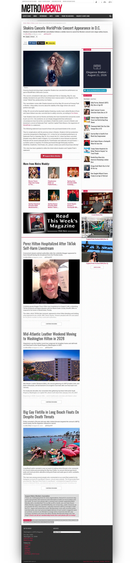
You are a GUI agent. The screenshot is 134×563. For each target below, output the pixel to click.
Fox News (74, 113)
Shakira (76, 520)
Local (36, 23)
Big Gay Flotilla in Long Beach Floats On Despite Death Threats (51, 414)
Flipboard (27, 548)
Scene (57, 16)
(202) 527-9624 (28, 538)
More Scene (97, 267)
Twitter (26, 546)
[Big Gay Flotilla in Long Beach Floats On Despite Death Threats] (51, 465)
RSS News (28, 554)
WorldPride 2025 (40, 522)
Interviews (43, 16)
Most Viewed (86, 99)
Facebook (27, 545)
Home (24, 23)
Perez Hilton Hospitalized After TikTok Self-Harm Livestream (49, 246)
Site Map (102, 561)
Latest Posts (93, 99)
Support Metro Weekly (30, 21)
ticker (25, 522)
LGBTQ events (53, 520)
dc (41, 520)
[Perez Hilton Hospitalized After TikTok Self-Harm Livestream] (51, 303)
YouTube (27, 550)
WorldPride (27, 125)
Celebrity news (36, 520)
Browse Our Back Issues (69, 1)
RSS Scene (35, 554)
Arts (51, 16)
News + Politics (30, 23)
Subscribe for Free (56, 1)
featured (46, 520)
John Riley (28, 34)
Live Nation (60, 520)
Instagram (28, 552)
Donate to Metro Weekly (44, 1)
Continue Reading (51, 324)
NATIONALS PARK (68, 520)
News (35, 16)
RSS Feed (107, 561)
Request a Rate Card (83, 16)
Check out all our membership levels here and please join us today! (52, 515)
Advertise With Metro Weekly (29, 1)
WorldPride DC (49, 522)
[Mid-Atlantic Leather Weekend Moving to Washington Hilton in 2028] (51, 380)
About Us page (28, 540)
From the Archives (68, 16)
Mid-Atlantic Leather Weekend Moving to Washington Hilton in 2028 (49, 336)
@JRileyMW (47, 34)
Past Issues (96, 561)
